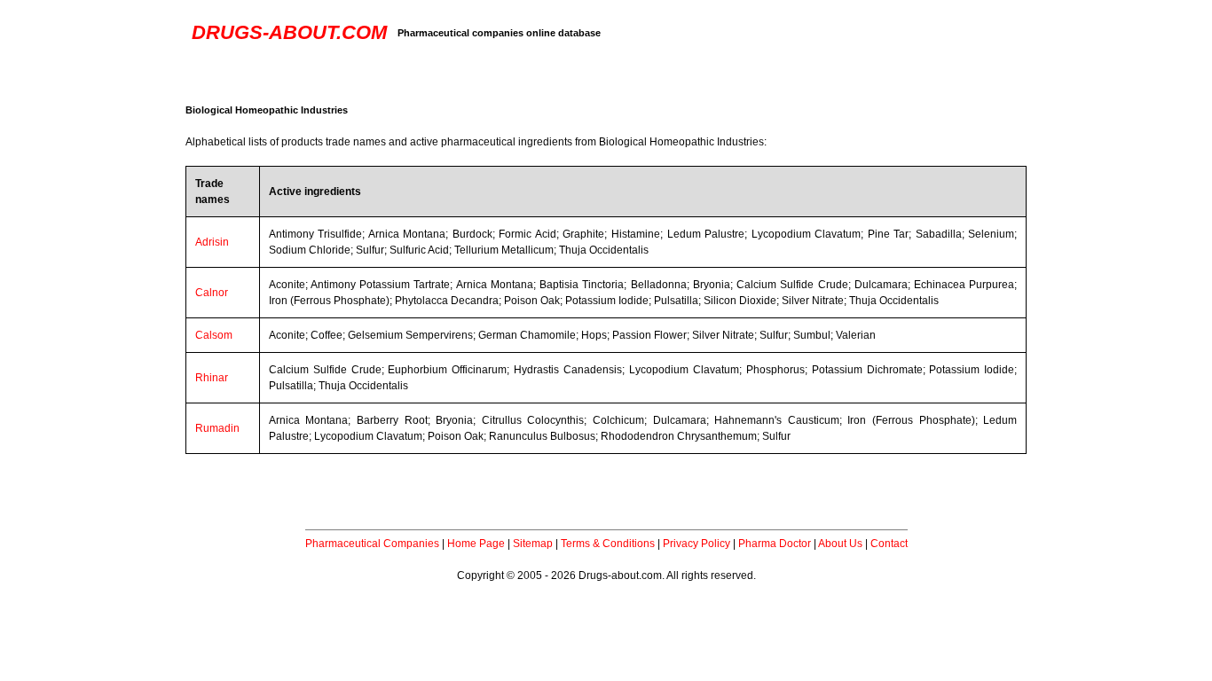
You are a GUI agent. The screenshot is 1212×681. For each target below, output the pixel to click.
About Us (840, 543)
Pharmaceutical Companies (372, 543)
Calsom (213, 335)
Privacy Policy (696, 543)
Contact (889, 543)
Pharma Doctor (774, 543)
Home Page (476, 543)
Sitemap (533, 543)
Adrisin (212, 242)
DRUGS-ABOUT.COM (289, 32)
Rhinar (211, 378)
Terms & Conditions (608, 543)
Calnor (211, 292)
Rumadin (217, 428)
